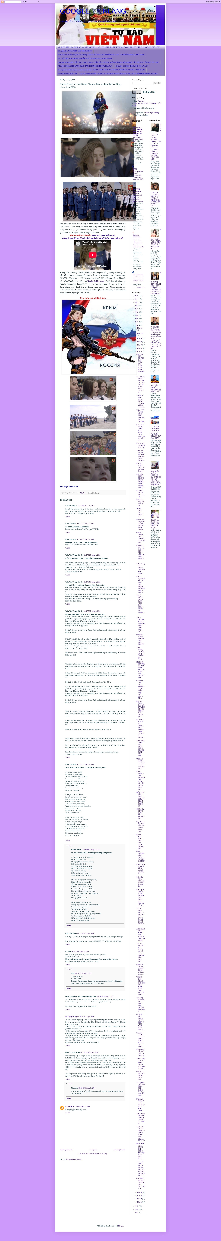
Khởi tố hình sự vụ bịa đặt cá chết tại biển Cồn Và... (140, 869)
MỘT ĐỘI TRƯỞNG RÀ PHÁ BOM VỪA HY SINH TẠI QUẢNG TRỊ (140, 669)
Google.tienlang (142, 115)
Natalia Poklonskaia (95, 281)
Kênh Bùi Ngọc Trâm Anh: (104, 235)
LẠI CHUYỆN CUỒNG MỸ (67, 74)
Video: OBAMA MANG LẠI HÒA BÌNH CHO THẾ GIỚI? (140, 624)
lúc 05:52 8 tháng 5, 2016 (80, 951)
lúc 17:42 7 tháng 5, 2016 (85, 524)
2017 (137, 322)
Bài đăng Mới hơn (66, 1150)
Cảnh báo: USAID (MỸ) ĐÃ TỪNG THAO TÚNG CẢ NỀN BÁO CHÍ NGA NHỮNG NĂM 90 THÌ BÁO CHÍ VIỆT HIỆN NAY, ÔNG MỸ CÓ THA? (108, 62)
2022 (137, 306)
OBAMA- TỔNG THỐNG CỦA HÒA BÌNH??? (140, 639)
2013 (137, 1212)
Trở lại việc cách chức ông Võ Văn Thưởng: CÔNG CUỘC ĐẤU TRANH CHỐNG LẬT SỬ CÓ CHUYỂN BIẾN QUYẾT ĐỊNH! (101, 55)
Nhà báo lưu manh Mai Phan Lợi (140, 445)
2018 (137, 319)
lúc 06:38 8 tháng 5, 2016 (105, 996)
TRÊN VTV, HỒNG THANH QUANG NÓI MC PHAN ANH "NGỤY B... (140, 384)
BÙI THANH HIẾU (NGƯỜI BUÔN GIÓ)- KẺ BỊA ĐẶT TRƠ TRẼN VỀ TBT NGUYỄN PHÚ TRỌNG (156, 283)
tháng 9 (139, 338)
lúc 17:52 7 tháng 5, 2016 (92, 555)
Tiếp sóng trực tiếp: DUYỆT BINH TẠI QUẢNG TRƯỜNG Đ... (140, 1004)
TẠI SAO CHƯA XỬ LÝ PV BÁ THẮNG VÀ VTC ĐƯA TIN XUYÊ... (140, 1168)
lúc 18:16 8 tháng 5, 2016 (87, 1088)
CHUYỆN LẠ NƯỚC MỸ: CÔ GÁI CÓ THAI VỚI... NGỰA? (156, 519)
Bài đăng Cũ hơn (119, 1150)
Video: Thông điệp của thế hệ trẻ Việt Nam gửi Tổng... (140, 653)
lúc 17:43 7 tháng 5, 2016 (85, 539)
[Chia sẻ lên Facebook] (96, 493)
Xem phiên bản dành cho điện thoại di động (92, 1154)
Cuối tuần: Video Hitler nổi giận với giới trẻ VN (140, 882)
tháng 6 (139, 348)
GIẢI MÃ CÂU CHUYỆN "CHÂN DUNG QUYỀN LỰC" (156, 388)
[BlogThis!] (92, 493)
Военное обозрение (136, 236)
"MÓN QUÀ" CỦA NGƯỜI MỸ (139, 512)
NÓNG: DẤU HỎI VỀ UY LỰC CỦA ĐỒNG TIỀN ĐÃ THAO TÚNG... (140, 584)
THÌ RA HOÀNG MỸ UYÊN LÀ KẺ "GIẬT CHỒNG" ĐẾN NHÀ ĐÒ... (140, 952)
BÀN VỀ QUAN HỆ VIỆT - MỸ (140, 494)
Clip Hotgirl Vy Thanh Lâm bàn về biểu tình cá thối (140, 826)
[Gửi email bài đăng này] (89, 493)
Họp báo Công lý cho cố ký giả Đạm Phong (140, 467)
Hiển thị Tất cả (141, 287)
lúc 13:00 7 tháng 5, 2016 (85, 506)
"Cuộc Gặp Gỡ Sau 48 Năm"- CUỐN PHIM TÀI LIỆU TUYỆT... (140, 1133)
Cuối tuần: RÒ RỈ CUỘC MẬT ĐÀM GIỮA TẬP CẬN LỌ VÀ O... (140, 432)
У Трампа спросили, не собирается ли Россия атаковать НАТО (138, 243)
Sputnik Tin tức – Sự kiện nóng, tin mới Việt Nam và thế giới (137, 131)
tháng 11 (139, 328)
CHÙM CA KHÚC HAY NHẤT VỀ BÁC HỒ (140, 814)
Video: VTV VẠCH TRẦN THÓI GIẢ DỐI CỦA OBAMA (140, 416)
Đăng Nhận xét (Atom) (73, 1159)
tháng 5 (139, 351)
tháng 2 (139, 1199)
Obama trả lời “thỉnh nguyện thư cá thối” (140, 1075)
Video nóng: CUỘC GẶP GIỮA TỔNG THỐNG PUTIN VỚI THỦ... (140, 748)
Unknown (68, 1106)
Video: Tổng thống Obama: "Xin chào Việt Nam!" (140, 568)
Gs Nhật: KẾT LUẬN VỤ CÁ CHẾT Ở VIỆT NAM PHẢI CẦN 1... (140, 1022)
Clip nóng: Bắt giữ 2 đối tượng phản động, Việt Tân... (140, 1183)
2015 (137, 1206)
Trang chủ (93, 1150)
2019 (137, 315)
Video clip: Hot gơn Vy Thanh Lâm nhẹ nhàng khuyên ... (140, 455)
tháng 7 (139, 345)
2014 (137, 1209)
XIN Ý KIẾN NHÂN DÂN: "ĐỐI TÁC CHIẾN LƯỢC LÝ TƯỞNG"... (140, 605)
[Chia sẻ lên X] (94, 493)
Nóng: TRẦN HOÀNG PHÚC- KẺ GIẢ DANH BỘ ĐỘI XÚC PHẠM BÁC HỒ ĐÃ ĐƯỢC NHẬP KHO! (156, 478)
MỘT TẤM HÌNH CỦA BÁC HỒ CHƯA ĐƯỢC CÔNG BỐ (140, 799)
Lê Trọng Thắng (71, 1016)
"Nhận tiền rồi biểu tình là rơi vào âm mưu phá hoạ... (140, 764)
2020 (137, 312)
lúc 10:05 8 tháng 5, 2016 (83, 973)
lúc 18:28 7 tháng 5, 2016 (85, 933)
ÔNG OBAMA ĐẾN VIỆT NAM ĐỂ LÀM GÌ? (140, 856)
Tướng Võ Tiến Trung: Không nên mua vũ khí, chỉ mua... (140, 401)
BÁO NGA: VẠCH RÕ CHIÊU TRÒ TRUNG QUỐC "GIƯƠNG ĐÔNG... (140, 728)
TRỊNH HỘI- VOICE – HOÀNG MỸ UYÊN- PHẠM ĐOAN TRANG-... (140, 917)
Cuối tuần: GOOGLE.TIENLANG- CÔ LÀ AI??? (132, 66)
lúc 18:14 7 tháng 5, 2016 (91, 849)
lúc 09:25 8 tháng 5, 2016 (85, 1016)
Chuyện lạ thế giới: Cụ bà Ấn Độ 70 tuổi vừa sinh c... (140, 969)
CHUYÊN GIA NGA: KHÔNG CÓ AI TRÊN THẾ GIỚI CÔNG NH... (140, 689)
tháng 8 (139, 342)
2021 (137, 309)
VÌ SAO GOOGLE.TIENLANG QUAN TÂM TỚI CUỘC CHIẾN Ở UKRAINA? (85, 66)
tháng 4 (139, 1192)
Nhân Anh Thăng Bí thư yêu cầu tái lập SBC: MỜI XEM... (140, 1105)
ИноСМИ (136, 189)
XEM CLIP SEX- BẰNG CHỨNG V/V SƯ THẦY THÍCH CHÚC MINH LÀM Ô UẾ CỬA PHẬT (155, 199)
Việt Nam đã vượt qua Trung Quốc (138, 139)
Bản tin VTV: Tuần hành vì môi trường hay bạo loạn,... (139, 841)
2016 (137, 325)
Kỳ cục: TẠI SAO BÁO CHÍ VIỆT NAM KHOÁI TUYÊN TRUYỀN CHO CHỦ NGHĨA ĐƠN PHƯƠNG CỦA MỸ (119, 74)
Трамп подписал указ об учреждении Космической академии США (138, 175)
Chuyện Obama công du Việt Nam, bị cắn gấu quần (140, 537)
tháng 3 (139, 1195)
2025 (137, 296)
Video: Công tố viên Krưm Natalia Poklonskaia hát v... (140, 1063)
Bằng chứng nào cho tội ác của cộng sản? (140, 1052)
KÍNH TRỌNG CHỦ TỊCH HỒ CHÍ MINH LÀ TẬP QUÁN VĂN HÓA (140, 780)
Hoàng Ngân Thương (152, 112)
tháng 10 (139, 333)
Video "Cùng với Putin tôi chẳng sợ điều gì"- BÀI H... (140, 1118)
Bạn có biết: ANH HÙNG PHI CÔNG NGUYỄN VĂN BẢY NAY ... (140, 1151)
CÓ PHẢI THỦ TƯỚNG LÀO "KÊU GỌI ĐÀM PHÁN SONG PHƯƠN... (140, 364)
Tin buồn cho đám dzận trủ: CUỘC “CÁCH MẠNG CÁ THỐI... (140, 1039)
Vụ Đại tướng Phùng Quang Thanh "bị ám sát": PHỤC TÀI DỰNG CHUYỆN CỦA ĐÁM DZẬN (156, 432)
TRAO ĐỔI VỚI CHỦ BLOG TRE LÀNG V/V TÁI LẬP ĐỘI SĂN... (140, 1089)
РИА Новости (138, 275)
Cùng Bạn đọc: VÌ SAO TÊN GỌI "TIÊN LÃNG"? (75, 51)
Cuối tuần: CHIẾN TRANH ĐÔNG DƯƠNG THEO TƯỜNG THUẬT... (140, 481)
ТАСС (135, 169)
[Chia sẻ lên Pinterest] (98, 493)
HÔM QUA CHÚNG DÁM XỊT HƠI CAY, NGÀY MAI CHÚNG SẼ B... (140, 897)
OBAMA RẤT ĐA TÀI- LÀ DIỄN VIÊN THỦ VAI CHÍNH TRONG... (140, 553)
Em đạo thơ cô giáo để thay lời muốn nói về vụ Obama (140, 524)
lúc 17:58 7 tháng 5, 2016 (92, 611)
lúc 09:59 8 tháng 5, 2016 (89, 1052)
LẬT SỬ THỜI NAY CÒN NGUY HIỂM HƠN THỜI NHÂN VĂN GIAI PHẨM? (85, 58)
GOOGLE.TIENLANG (93, 11)
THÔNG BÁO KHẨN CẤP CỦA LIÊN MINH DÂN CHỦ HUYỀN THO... (140, 985)
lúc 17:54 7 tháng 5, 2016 (92, 582)
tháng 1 (139, 1202)
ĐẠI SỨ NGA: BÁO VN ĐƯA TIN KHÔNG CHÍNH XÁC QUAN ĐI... (140, 709)
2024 (137, 299)
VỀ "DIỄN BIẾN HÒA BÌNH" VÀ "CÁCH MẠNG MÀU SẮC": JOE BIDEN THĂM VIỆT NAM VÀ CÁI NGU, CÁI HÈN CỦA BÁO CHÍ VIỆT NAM (109, 47)
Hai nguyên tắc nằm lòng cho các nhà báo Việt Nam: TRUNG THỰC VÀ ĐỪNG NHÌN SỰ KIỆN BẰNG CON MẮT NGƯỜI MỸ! (101, 70)
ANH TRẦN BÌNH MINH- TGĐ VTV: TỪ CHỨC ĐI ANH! (140, 934)
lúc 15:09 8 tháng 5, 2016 (81, 1106)
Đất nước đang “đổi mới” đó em (140, 502)
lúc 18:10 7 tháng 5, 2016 (85, 764)
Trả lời (67, 517)
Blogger (120, 1226)
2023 (137, 302)
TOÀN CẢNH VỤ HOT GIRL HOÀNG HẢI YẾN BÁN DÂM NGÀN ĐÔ (156, 239)
